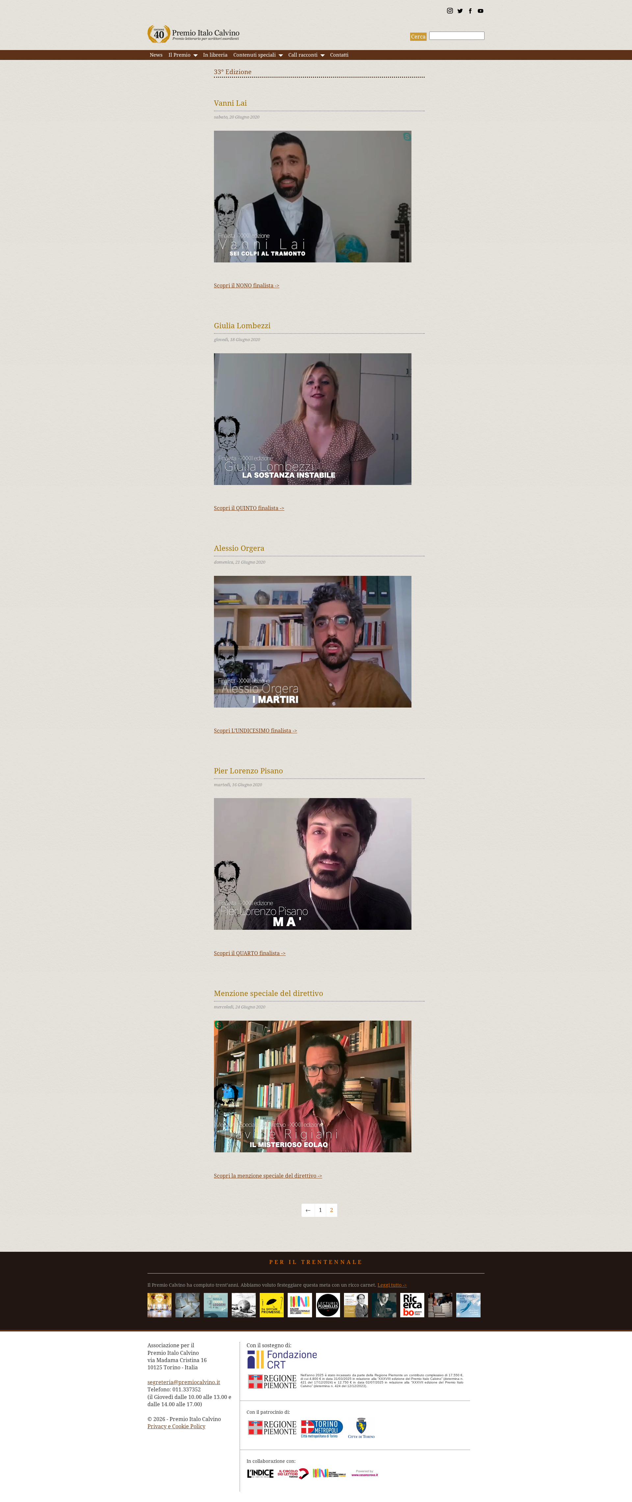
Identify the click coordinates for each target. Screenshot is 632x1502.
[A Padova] (272, 1315)
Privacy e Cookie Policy (176, 1426)
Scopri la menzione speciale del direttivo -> (268, 1176)
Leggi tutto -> (392, 1285)
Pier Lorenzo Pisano (248, 770)
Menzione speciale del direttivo (268, 993)
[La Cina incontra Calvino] (244, 1315)
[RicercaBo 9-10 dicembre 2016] (412, 1315)
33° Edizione (232, 72)
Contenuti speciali (254, 55)
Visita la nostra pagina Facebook (470, 12)
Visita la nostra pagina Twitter (460, 12)
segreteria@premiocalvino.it (183, 1382)
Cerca (418, 37)
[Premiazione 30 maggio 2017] (159, 1315)
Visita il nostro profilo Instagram (449, 12)
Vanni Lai (230, 103)
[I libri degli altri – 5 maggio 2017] (356, 1315)
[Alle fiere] (440, 1315)
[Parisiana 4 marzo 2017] (384, 1315)
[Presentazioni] (187, 1315)
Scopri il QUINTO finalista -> (249, 508)
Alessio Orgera (239, 548)
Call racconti (303, 55)
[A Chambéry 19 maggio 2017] (328, 1315)
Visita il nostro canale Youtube (480, 12)
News (156, 55)
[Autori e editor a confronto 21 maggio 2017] (300, 1315)
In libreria (215, 55)
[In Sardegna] (216, 1315)
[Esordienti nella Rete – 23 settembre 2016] (468, 1315)
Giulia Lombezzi (242, 325)
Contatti (339, 55)
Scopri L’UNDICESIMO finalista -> (255, 731)
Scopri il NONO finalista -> (246, 285)
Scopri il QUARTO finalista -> (250, 953)
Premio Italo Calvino (193, 30)
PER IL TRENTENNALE (316, 1262)
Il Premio (180, 55)
